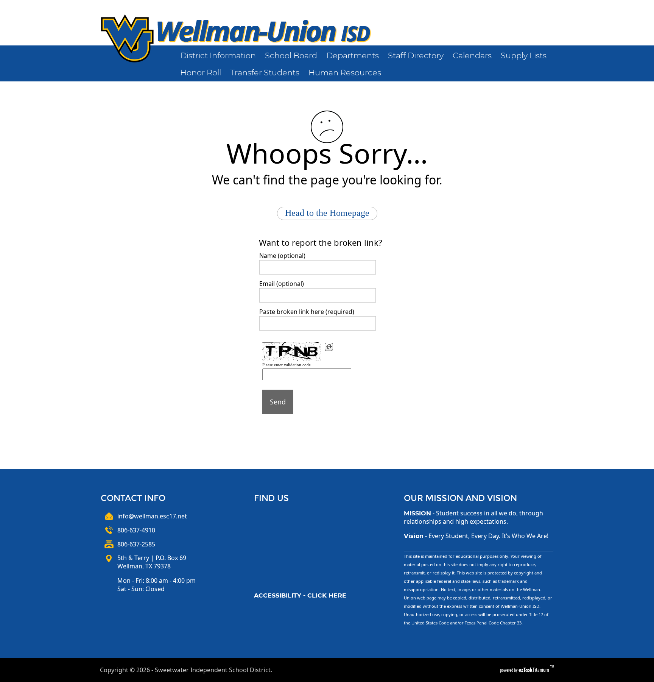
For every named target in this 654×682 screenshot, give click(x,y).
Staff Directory (416, 56)
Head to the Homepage (327, 213)
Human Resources (344, 73)
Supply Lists (524, 56)
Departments (352, 56)
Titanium (534, 669)
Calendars (472, 56)
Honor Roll (200, 73)
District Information (218, 56)
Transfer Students (264, 73)
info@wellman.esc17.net (152, 516)
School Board (291, 56)
